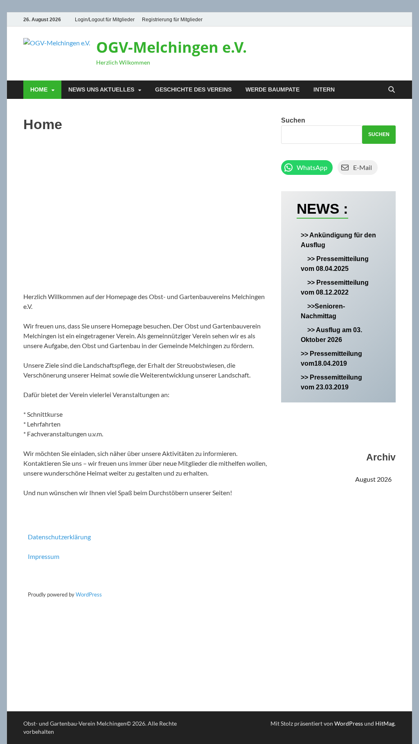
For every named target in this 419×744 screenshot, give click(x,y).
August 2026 (373, 479)
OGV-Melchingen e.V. (171, 47)
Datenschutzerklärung (59, 537)
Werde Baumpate (273, 89)
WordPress (89, 594)
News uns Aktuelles (101, 89)
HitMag (384, 723)
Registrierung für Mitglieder (172, 19)
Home (38, 89)
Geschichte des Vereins (193, 89)
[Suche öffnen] (391, 90)
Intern (324, 89)
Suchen (293, 120)
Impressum (43, 556)
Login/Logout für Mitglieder (105, 19)
